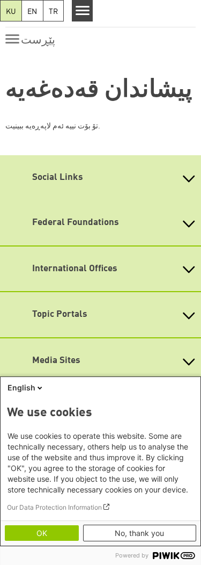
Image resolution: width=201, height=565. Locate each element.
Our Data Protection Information (54, 507)
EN (32, 12)
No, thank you (139, 533)
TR (53, 12)
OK (41, 533)
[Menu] (82, 10)
